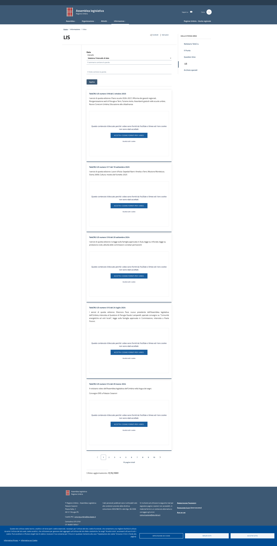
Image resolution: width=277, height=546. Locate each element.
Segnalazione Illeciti (183, 507)
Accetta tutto (252, 536)
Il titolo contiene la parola (96, 72)
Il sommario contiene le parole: (98, 62)
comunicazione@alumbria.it (150, 515)
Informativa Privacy (11, 540)
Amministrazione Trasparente (186, 503)
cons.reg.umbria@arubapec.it (85, 516)
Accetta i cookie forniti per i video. (129, 135)
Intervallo (90, 55)
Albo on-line (181, 512)
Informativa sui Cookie (29, 540)
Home (65, 29)
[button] (209, 12)
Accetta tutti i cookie (129, 141)
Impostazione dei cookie (161, 536)
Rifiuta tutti (207, 536)
